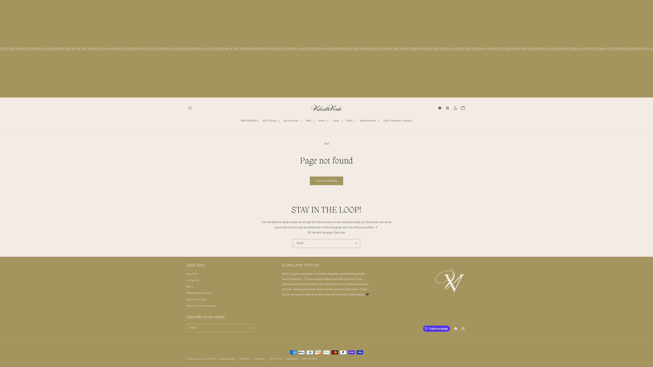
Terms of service (275, 359)
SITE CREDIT (212, 359)
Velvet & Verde (199, 359)
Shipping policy (292, 359)
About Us (191, 274)
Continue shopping (326, 180)
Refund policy (244, 359)
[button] (190, 108)
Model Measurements (198, 293)
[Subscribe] (356, 243)
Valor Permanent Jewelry (200, 306)
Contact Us (192, 280)
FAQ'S (189, 286)
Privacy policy (259, 359)
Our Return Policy (196, 299)
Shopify (232, 359)
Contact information (309, 359)
